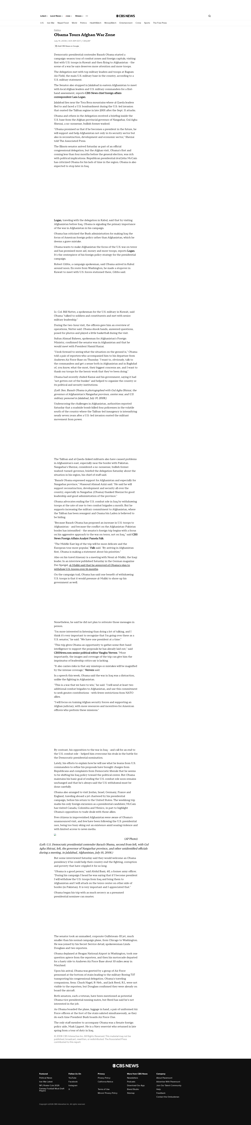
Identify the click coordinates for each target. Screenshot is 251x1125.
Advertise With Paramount (168, 1082)
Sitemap (131, 1093)
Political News (45, 1078)
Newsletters (132, 1078)
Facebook (73, 1082)
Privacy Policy (104, 1078)
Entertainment (125, 23)
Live (68, 16)
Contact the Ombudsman (167, 1097)
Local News (56, 16)
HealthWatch (95, 23)
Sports (147, 23)
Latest (43, 16)
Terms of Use (104, 1089)
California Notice (105, 1082)
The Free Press (160, 23)
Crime (138, 23)
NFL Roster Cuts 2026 (49, 1085)
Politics (83, 23)
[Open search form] (209, 16)
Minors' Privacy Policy (107, 1093)
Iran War (50, 23)
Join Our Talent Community (168, 1085)
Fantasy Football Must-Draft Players (51, 1090)
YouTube (72, 1078)
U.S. (42, 23)
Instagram (73, 1085)
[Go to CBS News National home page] (125, 16)
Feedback (160, 1093)
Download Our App (136, 1085)
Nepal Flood (63, 23)
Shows (78, 16)
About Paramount (164, 1078)
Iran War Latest (46, 1082)
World (74, 23)
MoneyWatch (110, 23)
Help (158, 1089)
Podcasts (131, 1082)
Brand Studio (133, 1089)
